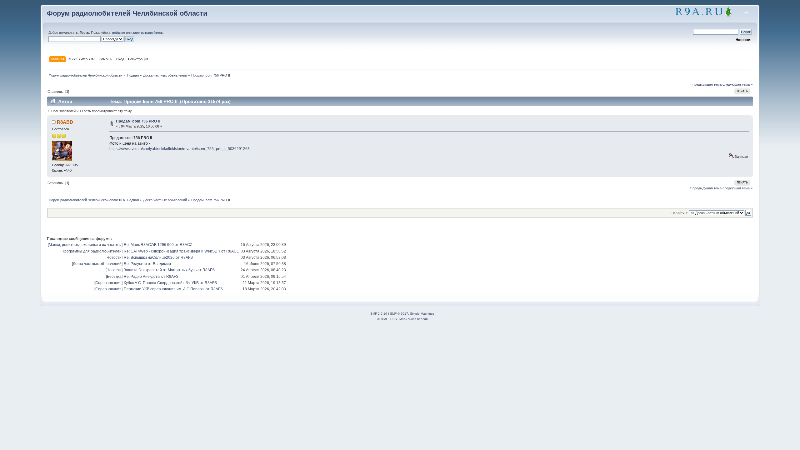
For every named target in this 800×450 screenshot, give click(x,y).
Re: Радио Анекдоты (142, 276)
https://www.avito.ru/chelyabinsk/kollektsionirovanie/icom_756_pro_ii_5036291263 (179, 149)
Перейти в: (680, 213)
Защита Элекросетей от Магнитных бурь (160, 270)
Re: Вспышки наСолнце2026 (149, 257)
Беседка (114, 276)
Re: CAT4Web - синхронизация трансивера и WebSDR (172, 251)
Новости (114, 257)
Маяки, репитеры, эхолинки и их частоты (85, 244)
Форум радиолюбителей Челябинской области (127, 13)
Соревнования (108, 283)
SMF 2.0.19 (378, 313)
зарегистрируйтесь (147, 32)
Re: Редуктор (135, 264)
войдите (118, 32)
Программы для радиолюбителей (92, 251)
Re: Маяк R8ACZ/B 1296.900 (149, 244)
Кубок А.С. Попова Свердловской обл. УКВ (161, 283)
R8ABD (65, 122)
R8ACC (232, 251)
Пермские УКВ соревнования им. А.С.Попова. (164, 289)
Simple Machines (422, 313)
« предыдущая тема (706, 84)
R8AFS (187, 257)
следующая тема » (737, 84)
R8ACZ (186, 244)
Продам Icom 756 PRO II (138, 121)
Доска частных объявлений (97, 264)
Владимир (162, 264)
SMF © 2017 (399, 313)
